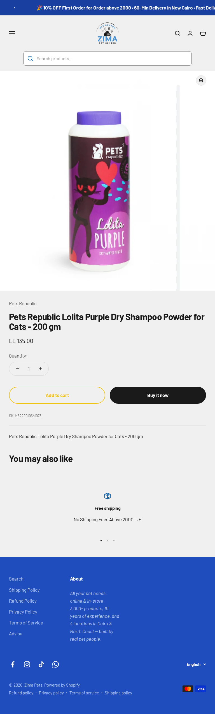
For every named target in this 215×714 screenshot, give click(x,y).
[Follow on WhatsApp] (55, 664)
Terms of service (84, 692)
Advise (15, 633)
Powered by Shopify (62, 684)
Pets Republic (23, 303)
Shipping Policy (24, 590)
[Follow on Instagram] (27, 664)
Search (16, 578)
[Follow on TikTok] (41, 664)
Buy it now (158, 395)
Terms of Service (26, 622)
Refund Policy (23, 600)
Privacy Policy (23, 611)
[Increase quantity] (40, 368)
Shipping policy (118, 692)
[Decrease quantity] (17, 368)
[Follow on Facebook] (13, 664)
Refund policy (21, 692)
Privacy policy (51, 692)
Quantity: (18, 355)
